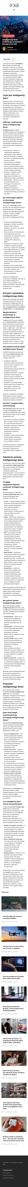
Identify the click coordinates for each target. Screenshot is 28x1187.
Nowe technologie (8, 36)
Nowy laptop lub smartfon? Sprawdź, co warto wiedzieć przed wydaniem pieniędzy (13, 1008)
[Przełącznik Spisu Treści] (12, 59)
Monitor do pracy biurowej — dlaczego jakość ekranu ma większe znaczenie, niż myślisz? (13, 1072)
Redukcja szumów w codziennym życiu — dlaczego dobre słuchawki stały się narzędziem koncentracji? (13, 1138)
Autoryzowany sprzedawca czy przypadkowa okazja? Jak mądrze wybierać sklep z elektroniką (13, 1040)
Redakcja (10, 921)
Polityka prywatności (8, 1178)
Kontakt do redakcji (8, 1175)
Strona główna (7, 1173)
